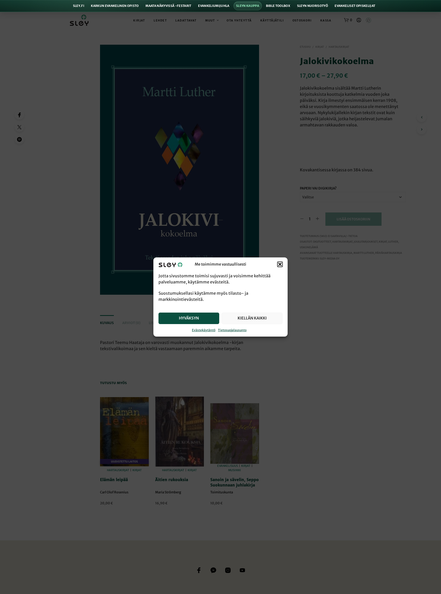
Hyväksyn (189, 318)
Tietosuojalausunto (232, 330)
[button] (280, 264)
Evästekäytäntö (203, 330)
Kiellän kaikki (252, 318)
